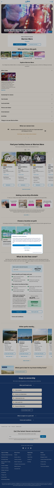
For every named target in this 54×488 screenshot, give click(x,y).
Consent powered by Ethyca (36, 252)
